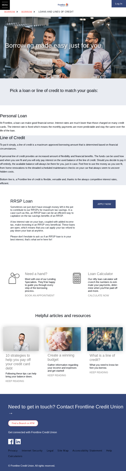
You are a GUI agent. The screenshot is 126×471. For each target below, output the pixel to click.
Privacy (13, 450)
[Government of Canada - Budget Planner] (63, 338)
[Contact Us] (13, 278)
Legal (50, 450)
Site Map (63, 450)
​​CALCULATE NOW (98, 295)
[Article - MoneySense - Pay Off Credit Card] (21, 338)
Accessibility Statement (87, 450)
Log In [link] (118, 3)
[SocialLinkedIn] (18, 441)
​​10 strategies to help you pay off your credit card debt (18, 361)
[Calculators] (76, 278)
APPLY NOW (104, 204)
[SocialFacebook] (10, 441)
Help (109, 450)
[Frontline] (63, 5)
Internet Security (32, 450)
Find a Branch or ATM (23, 423)
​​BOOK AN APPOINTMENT (39, 295)
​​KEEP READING (15, 381)
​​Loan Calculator (100, 274)
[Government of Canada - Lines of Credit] (105, 338)
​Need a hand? (36, 274)
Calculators (15, 456)
